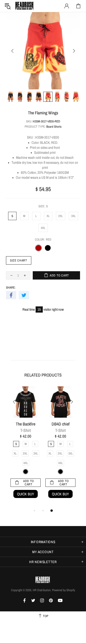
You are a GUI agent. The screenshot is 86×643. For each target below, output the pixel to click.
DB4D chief (61, 424)
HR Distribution (24, 6)
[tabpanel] (25, 447)
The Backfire (25, 424)
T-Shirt (25, 430)
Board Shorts (53, 127)
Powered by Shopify (63, 590)
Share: (11, 287)
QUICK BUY (25, 494)
